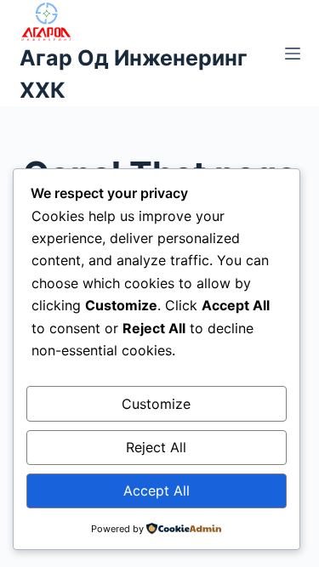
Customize (156, 403)
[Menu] (292, 53)
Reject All (156, 447)
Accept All (156, 490)
